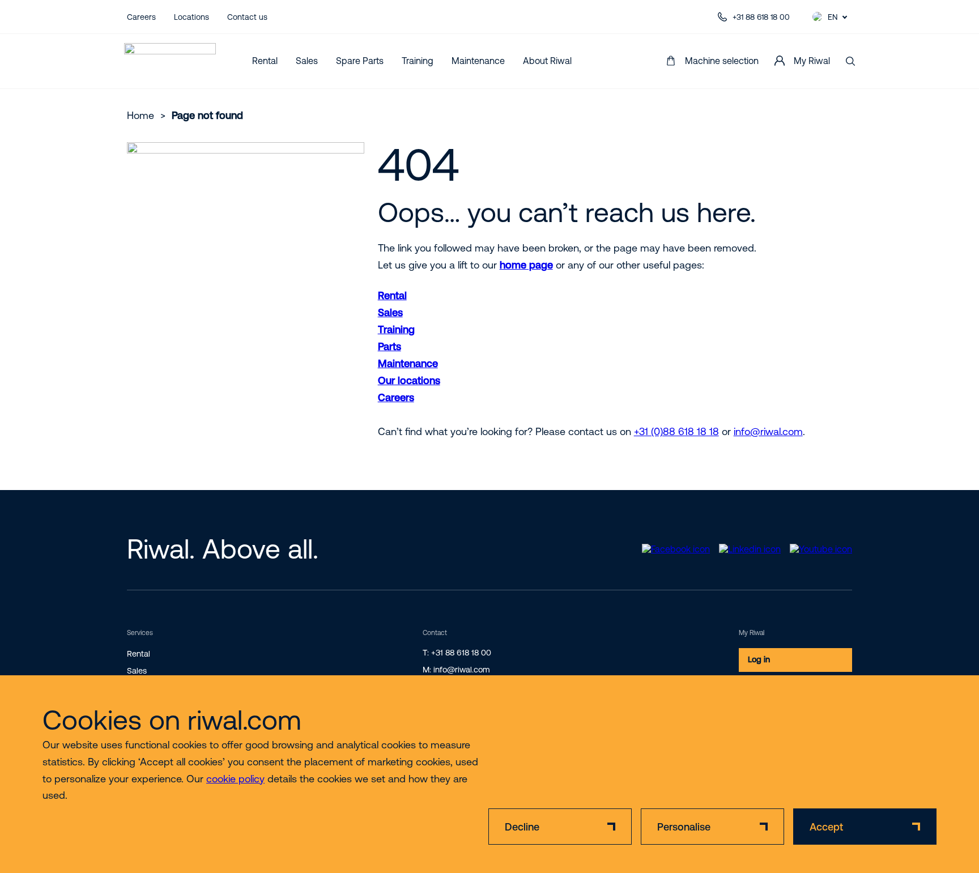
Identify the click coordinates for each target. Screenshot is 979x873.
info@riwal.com (768, 431)
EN (832, 17)
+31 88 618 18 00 (761, 17)
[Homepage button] (170, 61)
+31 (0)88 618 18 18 (676, 431)
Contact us (247, 17)
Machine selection (722, 61)
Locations (191, 17)
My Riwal (812, 61)
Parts (389, 346)
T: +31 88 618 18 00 (457, 652)
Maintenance (478, 61)
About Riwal (547, 61)
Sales (307, 61)
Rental (265, 61)
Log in (759, 659)
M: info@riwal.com (456, 669)
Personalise (683, 827)
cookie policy (235, 779)
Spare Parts (360, 61)
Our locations (409, 380)
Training (417, 61)
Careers (141, 17)
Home (140, 115)
